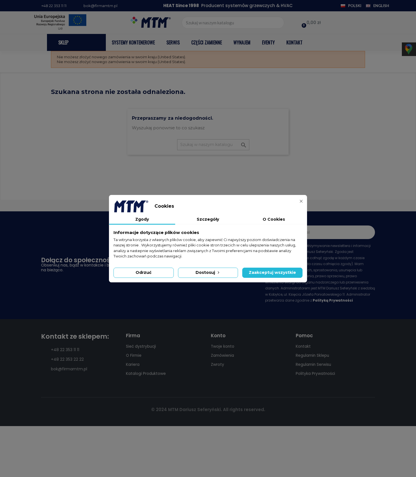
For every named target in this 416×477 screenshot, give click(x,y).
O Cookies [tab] (274, 219)
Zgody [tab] (142, 219)
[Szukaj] (278, 22)
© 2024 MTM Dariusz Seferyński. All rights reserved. (208, 409)
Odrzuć (143, 272)
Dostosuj (206, 272)
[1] (367, 232)
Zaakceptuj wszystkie (272, 272)
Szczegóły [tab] (208, 219)
